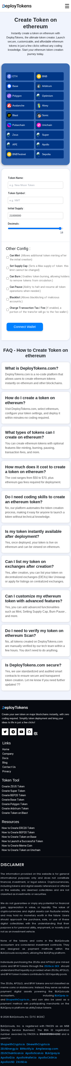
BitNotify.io (27, 1049)
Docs (5, 758)
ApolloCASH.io (47, 1057)
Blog (4, 762)
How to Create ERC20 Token (18, 828)
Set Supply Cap (39, 268)
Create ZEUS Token (13, 786)
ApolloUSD (7, 1062)
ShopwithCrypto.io (17, 999)
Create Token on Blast (15, 812)
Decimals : (14, 223)
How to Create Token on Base (19, 836)
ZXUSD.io (21, 1062)
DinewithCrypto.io (38, 1044)
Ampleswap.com (47, 1049)
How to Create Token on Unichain (21, 850)
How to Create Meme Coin (17, 845)
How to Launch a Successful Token (22, 841)
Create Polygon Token (14, 804)
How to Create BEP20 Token (18, 832)
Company (7, 753)
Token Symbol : (17, 193)
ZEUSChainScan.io (12, 1053)
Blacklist (34, 299)
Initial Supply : (16, 208)
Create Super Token (13, 790)
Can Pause (38, 289)
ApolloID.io (8, 1057)
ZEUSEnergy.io (9, 1049)
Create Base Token (13, 799)
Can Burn (40, 278)
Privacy (6, 771)
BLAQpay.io (61, 995)
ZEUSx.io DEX (52, 966)
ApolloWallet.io (26, 1057)
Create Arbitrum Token (15, 808)
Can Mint (38, 257)
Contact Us (9, 766)
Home (5, 749)
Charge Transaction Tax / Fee (39, 310)
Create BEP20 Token (14, 795)
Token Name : (16, 177)
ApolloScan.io (34, 1053)
